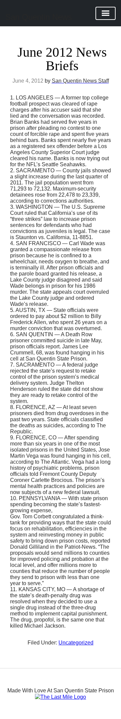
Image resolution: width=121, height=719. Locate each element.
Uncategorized (75, 642)
